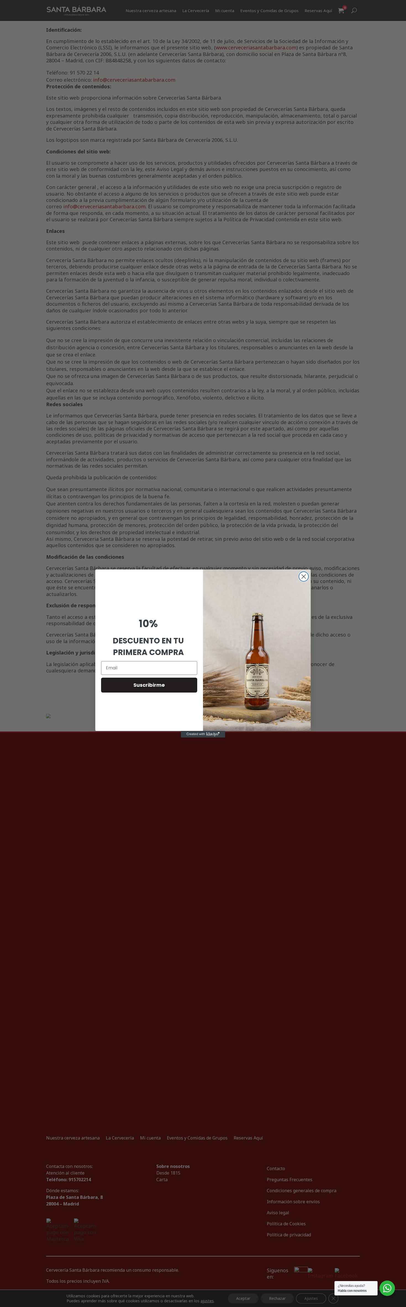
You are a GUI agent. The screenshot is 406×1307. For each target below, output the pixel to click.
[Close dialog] (304, 576)
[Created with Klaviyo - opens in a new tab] (203, 734)
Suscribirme (149, 685)
